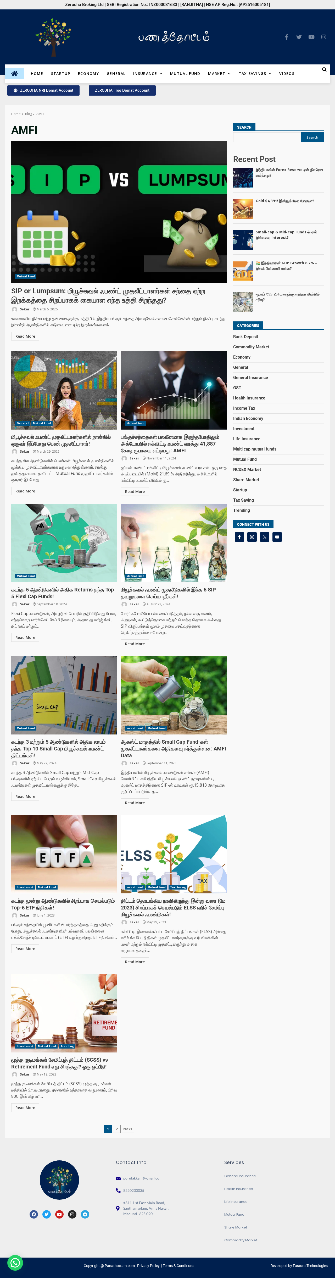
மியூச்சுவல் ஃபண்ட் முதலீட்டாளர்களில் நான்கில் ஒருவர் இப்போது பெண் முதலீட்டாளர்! (64, 390)
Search (244, 127)
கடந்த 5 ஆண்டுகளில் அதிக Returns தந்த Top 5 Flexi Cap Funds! (64, 543)
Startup (60, 73)
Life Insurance (246, 438)
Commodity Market (251, 346)
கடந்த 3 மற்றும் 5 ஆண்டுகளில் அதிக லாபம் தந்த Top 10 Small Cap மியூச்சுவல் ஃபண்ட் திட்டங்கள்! (64, 695)
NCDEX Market (247, 469)
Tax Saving (178, 887)
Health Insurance (249, 398)
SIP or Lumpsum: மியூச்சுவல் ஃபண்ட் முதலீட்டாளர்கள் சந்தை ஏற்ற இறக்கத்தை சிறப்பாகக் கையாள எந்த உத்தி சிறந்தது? (119, 212)
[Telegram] (85, 1214)
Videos (286, 73)
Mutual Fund (185, 73)
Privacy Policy (148, 1266)
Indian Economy (248, 418)
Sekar (24, 309)
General (116, 73)
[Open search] (324, 69)
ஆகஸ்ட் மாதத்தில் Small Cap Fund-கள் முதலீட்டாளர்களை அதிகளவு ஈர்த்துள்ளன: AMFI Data (174, 695)
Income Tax (244, 408)
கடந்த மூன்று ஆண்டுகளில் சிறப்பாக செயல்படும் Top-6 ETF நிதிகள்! (64, 854)
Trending (67, 1046)
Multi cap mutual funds (254, 449)
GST (237, 387)
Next (127, 1128)
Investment (134, 728)
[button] (15, 1263)
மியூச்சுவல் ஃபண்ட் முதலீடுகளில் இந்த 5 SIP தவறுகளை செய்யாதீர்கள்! (174, 543)
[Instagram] (323, 36)
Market (216, 73)
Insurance (145, 73)
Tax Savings (252, 73)
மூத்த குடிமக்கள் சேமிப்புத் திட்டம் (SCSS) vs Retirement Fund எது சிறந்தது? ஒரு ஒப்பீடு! (64, 1013)
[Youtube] (311, 36)
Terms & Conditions (178, 1266)
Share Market (246, 479)
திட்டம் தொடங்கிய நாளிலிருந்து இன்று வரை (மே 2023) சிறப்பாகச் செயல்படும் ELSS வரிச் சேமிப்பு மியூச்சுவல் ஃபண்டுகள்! (174, 854)
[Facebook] (34, 1214)
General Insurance (250, 377)
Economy (88, 73)
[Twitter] (299, 36)
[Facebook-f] (286, 36)
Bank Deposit (245, 336)
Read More (25, 336)
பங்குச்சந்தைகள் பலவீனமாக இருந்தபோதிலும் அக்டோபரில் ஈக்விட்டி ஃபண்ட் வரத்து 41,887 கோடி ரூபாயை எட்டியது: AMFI (174, 390)
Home (37, 73)
